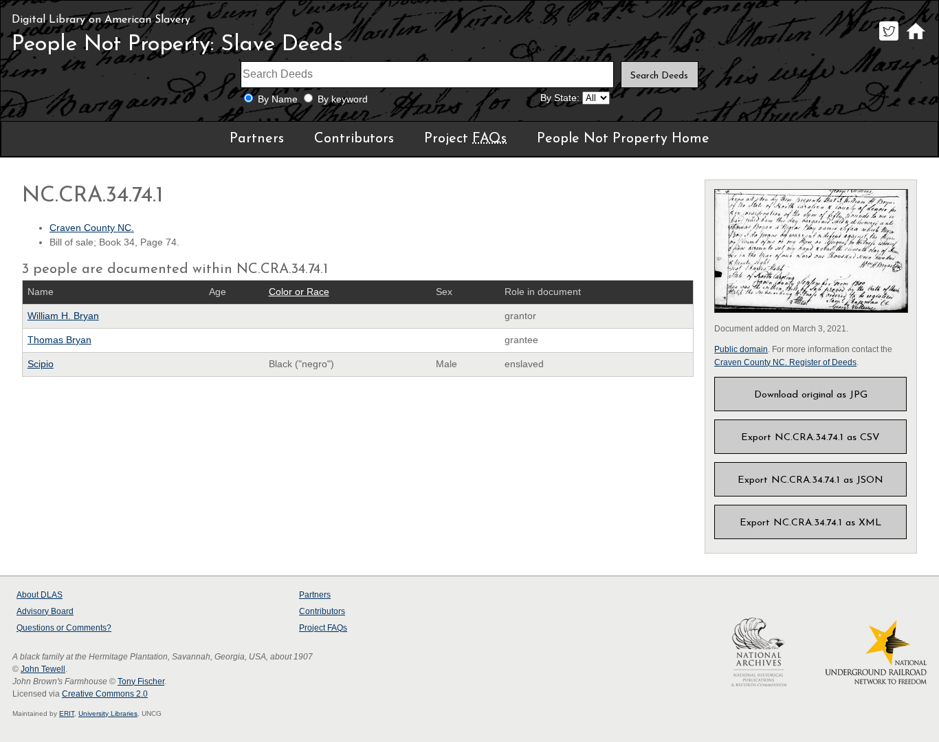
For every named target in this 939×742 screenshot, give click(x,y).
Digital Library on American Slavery (101, 19)
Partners (257, 139)
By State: (559, 98)
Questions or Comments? (63, 628)
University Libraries (107, 713)
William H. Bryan (63, 316)
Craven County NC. (91, 228)
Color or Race (299, 292)
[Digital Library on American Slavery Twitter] (888, 40)
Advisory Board (45, 611)
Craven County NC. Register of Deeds (785, 362)
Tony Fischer (141, 681)
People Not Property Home (623, 139)
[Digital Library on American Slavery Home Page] (915, 40)
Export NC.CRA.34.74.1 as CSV (810, 438)
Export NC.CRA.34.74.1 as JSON (810, 480)
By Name (278, 99)
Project (465, 139)
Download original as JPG (811, 395)
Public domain (741, 349)
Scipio (40, 364)
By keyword (343, 99)
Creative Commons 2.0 (105, 694)
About (39, 595)
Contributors (354, 139)
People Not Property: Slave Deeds (177, 45)
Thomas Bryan (59, 340)
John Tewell (43, 669)
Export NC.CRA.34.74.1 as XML (810, 523)
